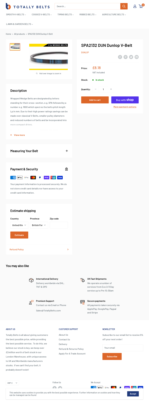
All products (19, 34)
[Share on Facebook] (120, 57)
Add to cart (95, 99)
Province (34, 218)
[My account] (134, 6)
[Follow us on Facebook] (55, 388)
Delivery (63, 344)
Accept (133, 394)
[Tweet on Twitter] (131, 57)
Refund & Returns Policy (71, 348)
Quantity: (86, 89)
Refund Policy (17, 249)
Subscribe (112, 356)
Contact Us (64, 339)
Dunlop (85, 52)
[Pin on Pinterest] (126, 57)
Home (8, 34)
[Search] (124, 6)
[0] (141, 6)
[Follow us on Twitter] (60, 388)
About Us (63, 334)
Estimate (19, 235)
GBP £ (10, 383)
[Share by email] (137, 57)
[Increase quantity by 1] (111, 89)
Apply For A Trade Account (72, 353)
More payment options (124, 106)
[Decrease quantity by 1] (96, 89)
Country (14, 218)
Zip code (54, 218)
